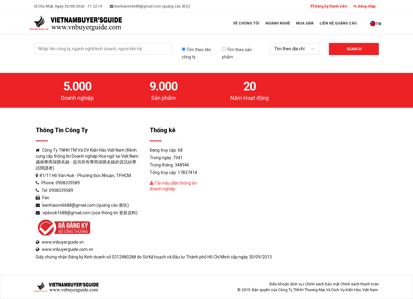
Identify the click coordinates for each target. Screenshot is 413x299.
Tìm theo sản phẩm (237, 53)
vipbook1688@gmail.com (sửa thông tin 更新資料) (90, 212)
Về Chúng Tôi (246, 23)
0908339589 (68, 182)
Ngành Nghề (277, 23)
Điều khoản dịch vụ (285, 284)
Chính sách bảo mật (322, 284)
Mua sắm (305, 23)
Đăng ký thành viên (330, 6)
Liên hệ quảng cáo (338, 23)
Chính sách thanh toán (359, 284)
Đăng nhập (366, 6)
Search (354, 49)
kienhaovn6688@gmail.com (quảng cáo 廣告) (151, 6)
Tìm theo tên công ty (196, 53)
